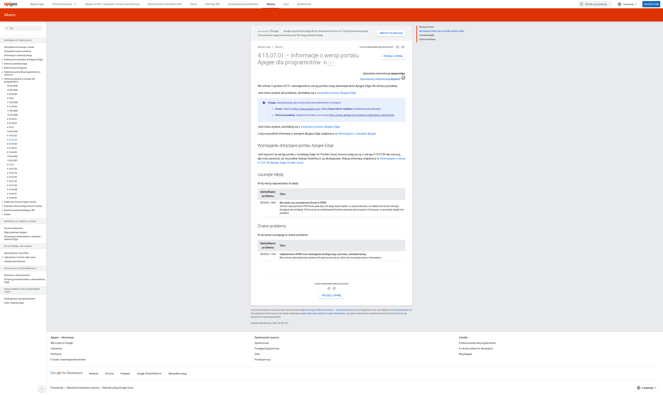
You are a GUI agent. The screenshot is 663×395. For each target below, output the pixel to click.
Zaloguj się (651, 4)
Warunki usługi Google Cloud (118, 387)
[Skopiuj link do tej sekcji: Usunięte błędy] (287, 175)
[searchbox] (23, 28)
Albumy (271, 4)
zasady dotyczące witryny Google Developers (322, 313)
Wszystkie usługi (178, 373)
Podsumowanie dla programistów (477, 343)
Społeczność (304, 4)
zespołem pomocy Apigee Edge (336, 93)
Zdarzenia (56, 348)
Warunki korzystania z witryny (83, 387)
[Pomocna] (397, 47)
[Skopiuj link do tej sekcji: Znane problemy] (289, 226)
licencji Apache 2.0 (402, 310)
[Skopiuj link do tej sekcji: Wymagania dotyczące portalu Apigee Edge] (337, 146)
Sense (193, 4)
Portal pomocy (263, 359)
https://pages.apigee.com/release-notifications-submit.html (361, 115)
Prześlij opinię (393, 56)
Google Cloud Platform (149, 373)
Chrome (109, 373)
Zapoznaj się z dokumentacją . (380, 79)
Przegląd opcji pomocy (267, 348)
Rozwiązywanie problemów (243, 4)
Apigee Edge (37, 4)
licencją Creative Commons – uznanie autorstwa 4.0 (332, 310)
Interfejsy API (212, 4)
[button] (23, 60)
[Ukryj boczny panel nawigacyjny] (41, 388)
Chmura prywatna (62, 4)
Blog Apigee (465, 354)
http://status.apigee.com (306, 108)
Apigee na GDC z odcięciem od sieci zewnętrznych (112, 4)
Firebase (125, 373)
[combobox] (595, 4)
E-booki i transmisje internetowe (68, 359)
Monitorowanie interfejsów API (165, 4)
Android (93, 373)
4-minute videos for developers (476, 348)
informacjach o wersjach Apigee (357, 133)
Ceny (286, 4)
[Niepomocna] (402, 47)
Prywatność (57, 387)
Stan (257, 354)
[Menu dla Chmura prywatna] (76, 4)
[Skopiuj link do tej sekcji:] (261, 271)
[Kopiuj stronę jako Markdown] (325, 63)
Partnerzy (56, 354)
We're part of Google (62, 343)
